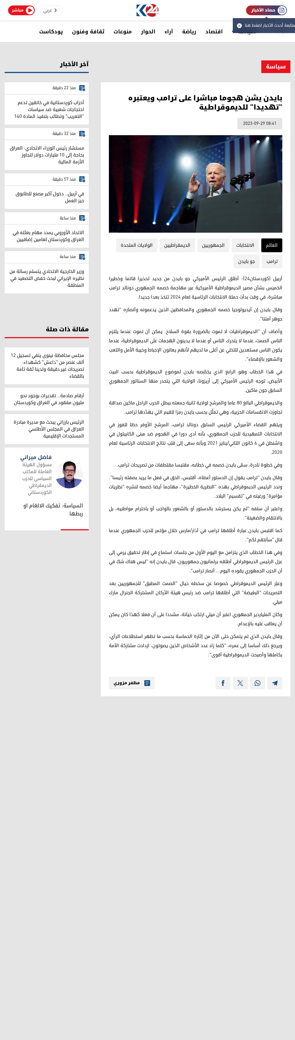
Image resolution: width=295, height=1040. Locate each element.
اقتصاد (214, 32)
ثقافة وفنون (88, 32)
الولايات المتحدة (137, 245)
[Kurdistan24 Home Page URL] (148, 10)
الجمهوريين (213, 245)
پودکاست (51, 32)
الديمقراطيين (177, 245)
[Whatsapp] (257, 683)
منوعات (123, 32)
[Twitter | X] (240, 683)
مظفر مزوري (127, 683)
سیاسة (276, 67)
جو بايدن (246, 261)
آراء (168, 32)
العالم (272, 245)
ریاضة (189, 32)
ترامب (272, 261)
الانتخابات (245, 245)
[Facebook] (222, 683)
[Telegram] (274, 683)
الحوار (148, 32)
